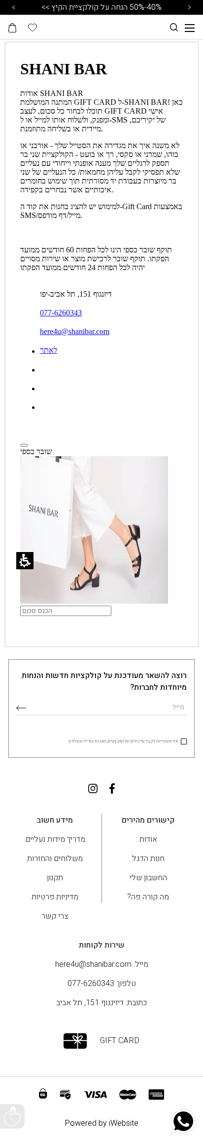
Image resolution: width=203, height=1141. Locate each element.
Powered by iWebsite (101, 1123)
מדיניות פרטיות (55, 897)
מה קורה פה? (148, 897)
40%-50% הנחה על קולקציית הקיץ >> (101, 7)
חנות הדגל (148, 858)
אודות (148, 839)
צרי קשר (54, 916)
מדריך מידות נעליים (55, 839)
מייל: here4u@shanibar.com (101, 964)
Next (190, 7)
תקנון (55, 878)
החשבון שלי (148, 878)
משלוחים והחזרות (55, 858)
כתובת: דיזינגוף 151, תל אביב (101, 1003)
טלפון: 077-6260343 (102, 983)
